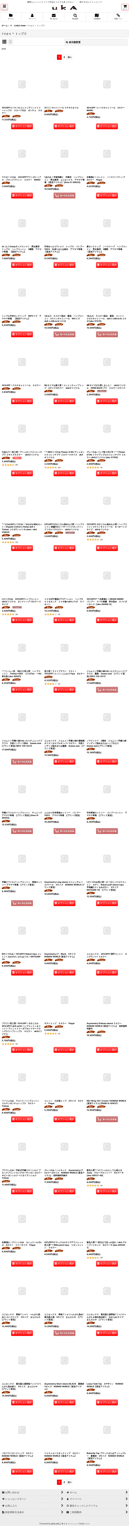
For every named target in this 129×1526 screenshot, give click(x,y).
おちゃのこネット (59, 1523)
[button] (4, 7)
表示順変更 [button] (75, 42)
